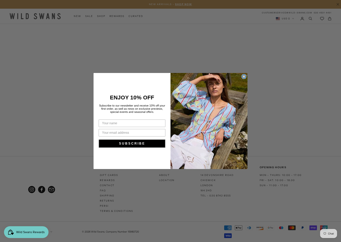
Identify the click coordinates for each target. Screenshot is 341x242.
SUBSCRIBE (132, 143)
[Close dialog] (244, 76)
